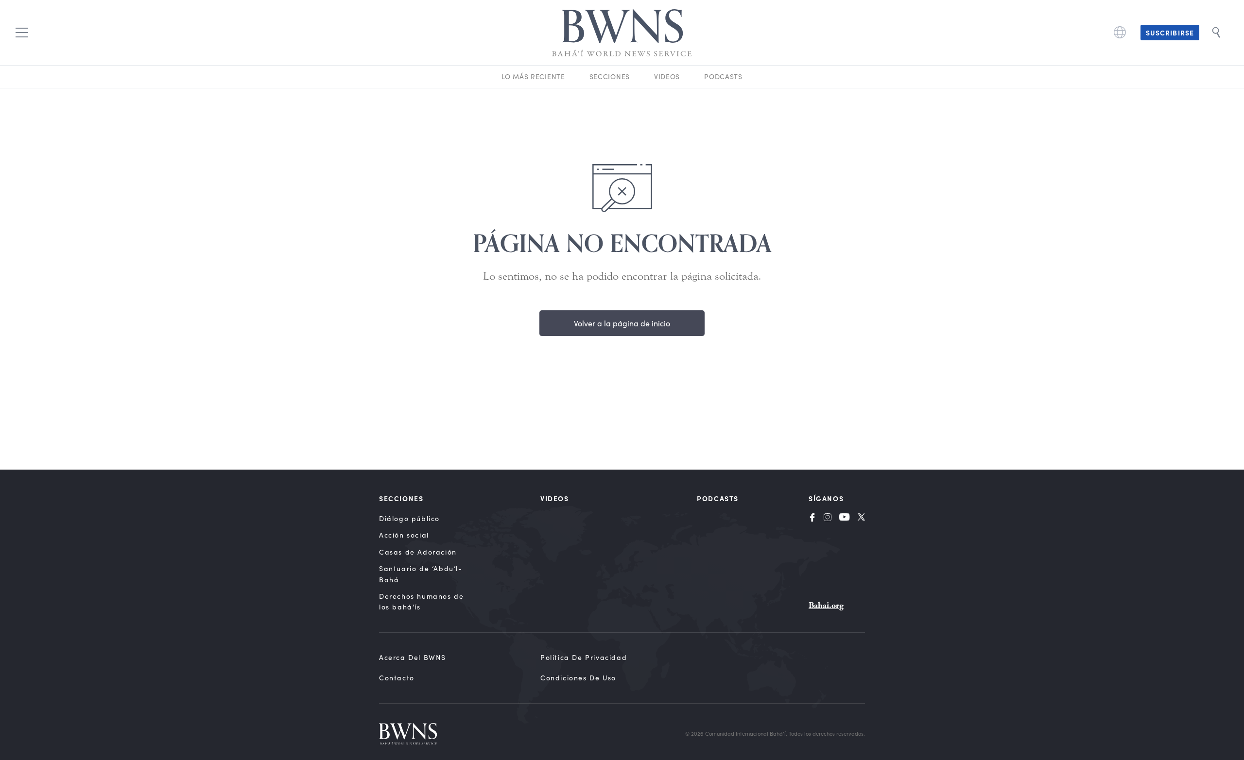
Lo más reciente (533, 76)
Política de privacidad (583, 657)
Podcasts (723, 76)
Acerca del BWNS (412, 657)
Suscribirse (1170, 32)
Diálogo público (409, 518)
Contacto (397, 677)
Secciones (609, 76)
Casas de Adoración (418, 552)
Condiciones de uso (578, 677)
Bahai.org (826, 605)
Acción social (404, 535)
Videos (667, 76)
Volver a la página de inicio (622, 323)
